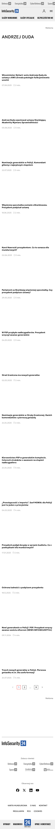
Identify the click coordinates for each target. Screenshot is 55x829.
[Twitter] (24, 790)
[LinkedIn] (31, 790)
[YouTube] (37, 790)
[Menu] (51, 11)
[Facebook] (17, 790)
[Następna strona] (42, 687)
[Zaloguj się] (44, 11)
